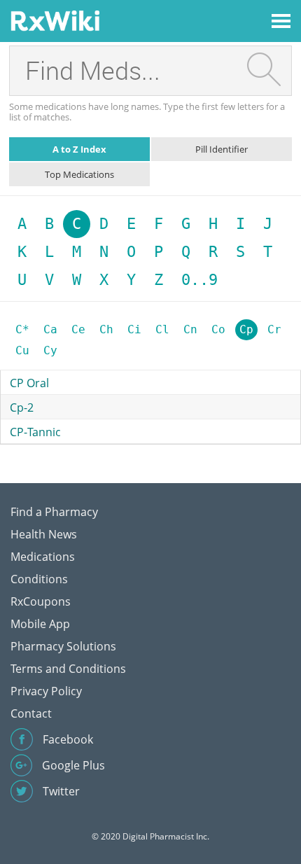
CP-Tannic (35, 432)
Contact (31, 713)
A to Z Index (79, 149)
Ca (50, 329)
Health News (43, 534)
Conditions (39, 579)
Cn (190, 329)
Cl (162, 329)
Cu (22, 350)
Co (218, 329)
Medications (42, 556)
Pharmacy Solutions (63, 646)
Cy (50, 350)
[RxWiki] (54, 20)
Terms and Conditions (68, 668)
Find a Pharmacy (54, 512)
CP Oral (29, 383)
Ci (134, 329)
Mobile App (40, 624)
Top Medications (79, 174)
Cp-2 (22, 407)
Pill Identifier (221, 149)
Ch (106, 329)
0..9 (199, 279)
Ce (78, 329)
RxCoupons (40, 601)
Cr (274, 329)
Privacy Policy (46, 691)
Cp (246, 329)
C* (22, 329)
